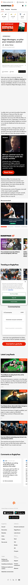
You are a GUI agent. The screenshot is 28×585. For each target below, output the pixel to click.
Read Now (8, 172)
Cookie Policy (10, 289)
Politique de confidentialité (5, 560)
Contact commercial (17, 564)
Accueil (3, 527)
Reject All (14, 297)
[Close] (25, 281)
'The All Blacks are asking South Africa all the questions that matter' (10, 464)
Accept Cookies (14, 301)
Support (16, 560)
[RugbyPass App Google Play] (20, 513)
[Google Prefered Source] (21, 71)
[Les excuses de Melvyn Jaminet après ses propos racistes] (13, 210)
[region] (14, 292)
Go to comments (8, 481)
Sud (15, 542)
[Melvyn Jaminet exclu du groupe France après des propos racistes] (14, 143)
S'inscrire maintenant (19, 527)
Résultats (7, 9)
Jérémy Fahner (9, 45)
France (9, 83)
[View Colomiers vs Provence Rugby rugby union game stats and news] (22, 17)
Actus (2, 9)
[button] (14, 373)
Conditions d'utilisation (7, 564)
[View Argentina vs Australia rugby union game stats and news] (13, 17)
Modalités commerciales (7, 571)
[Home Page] (7, 5)
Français (16, 551)
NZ (15, 548)
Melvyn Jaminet (19, 79)
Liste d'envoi (17, 533)
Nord (15, 539)
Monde (15, 545)
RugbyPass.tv (17, 530)
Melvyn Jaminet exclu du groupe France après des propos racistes (12, 156)
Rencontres (14, 9)
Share (12, 71)
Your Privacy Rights (14, 293)
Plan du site (4, 542)
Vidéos (3, 539)
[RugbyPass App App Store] (8, 513)
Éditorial (16, 568)
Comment (6, 71)
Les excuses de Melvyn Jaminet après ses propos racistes (13, 220)
